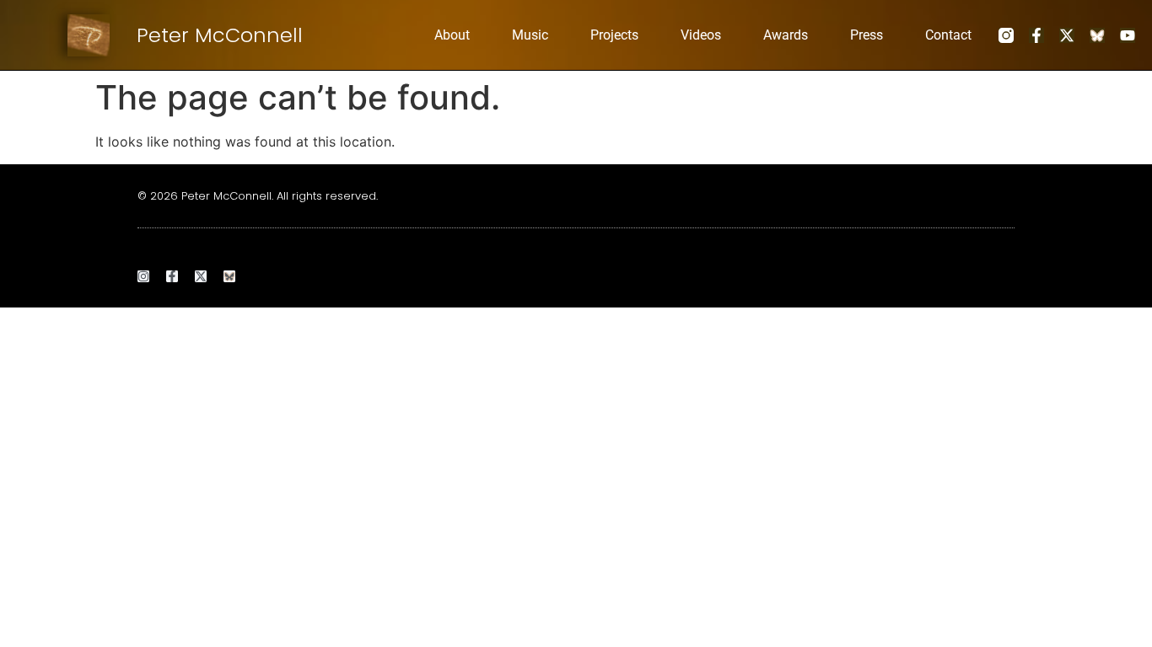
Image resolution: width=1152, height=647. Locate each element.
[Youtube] (1127, 35)
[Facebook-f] (1036, 35)
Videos (701, 35)
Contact (948, 35)
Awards (785, 35)
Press (866, 35)
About (452, 35)
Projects (614, 35)
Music (530, 35)
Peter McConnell (220, 35)
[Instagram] (143, 276)
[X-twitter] (1066, 35)
